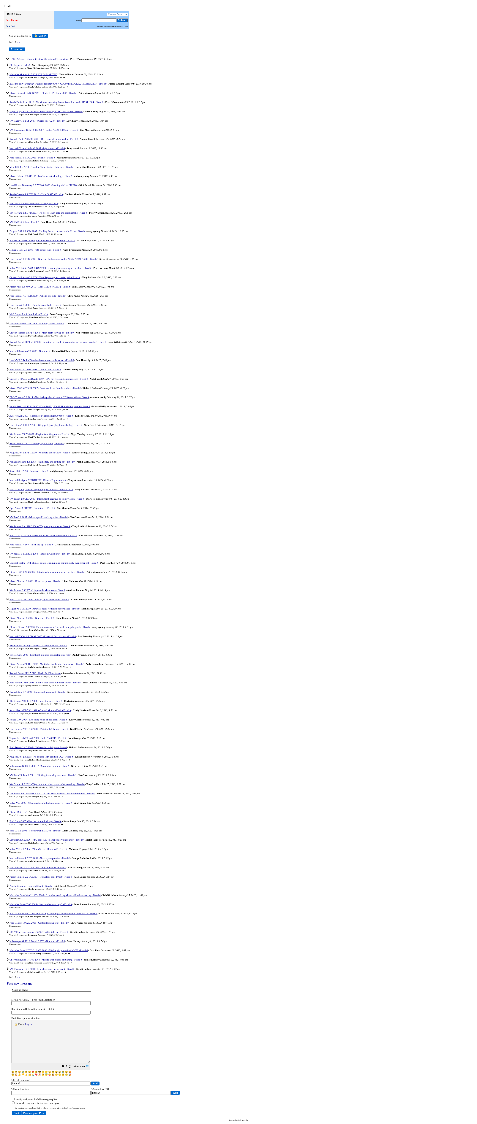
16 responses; (39, 630)
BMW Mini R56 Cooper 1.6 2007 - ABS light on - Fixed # (39, 932)
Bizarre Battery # (18, 812)
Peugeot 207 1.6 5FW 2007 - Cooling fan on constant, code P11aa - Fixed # (48, 231)
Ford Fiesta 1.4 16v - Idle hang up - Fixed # (31, 544)
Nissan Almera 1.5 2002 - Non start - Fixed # (32, 618)
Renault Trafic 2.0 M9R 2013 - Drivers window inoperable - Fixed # (44, 139)
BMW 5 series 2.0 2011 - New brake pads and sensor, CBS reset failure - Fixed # (49, 397)
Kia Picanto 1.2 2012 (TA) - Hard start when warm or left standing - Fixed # (47, 784)
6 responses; (41, 336)
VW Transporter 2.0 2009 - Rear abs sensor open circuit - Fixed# (42, 969)
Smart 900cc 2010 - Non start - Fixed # (29, 471)
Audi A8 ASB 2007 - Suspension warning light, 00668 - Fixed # (41, 415)
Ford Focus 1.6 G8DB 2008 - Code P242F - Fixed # (35, 369)
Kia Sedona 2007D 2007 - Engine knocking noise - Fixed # (39, 434)
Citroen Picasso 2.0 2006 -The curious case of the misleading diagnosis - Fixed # (50, 627)
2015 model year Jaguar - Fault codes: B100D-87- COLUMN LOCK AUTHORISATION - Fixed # (58, 83)
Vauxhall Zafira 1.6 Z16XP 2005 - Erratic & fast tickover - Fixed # (43, 636)
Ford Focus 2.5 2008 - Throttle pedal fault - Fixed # (35, 305)
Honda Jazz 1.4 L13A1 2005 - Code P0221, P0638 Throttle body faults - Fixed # (50, 406)
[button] (62, 1067)
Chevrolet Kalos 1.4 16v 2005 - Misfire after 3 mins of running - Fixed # (46, 959)
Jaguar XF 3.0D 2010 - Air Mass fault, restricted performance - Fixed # (45, 608)
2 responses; (41, 114)
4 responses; (41, 87)
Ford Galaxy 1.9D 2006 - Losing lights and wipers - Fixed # (39, 599)
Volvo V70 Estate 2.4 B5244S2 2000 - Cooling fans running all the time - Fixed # (50, 268)
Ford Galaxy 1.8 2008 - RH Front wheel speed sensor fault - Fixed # (43, 535)
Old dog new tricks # (20, 65)
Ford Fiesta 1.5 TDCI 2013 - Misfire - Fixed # (32, 157)
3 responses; (39, 77)
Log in (42, 35)
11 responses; (42, 713)
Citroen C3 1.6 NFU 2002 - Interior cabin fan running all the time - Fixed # (47, 572)
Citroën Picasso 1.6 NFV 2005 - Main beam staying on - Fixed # (42, 332)
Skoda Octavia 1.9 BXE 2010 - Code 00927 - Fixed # (36, 194)
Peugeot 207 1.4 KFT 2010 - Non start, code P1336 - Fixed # (40, 452)
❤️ (36, 1074)
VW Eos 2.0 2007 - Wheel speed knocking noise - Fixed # (39, 517)
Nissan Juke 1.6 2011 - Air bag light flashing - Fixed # (37, 443)
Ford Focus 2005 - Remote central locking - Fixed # (35, 821)
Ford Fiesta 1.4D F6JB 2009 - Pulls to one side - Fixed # (38, 295)
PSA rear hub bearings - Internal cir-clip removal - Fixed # (38, 645)
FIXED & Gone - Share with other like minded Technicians (39, 59)
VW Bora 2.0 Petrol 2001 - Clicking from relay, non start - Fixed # (43, 775)
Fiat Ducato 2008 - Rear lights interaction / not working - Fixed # (42, 240)
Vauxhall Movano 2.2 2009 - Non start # (30, 351)
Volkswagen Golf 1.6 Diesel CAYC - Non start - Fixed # (37, 941)
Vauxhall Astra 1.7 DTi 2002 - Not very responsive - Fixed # (40, 858)
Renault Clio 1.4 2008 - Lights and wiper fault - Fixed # (38, 691)
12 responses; (42, 760)
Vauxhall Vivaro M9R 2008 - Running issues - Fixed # (37, 323)
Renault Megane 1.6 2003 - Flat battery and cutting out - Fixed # (42, 461)
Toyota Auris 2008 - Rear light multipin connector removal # (40, 654)
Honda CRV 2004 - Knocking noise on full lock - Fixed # (38, 719)
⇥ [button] (68, 68)
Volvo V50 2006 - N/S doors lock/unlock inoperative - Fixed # (41, 802)
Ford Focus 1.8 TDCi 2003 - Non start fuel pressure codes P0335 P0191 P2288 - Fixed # (54, 259)
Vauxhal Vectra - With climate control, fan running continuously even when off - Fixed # (54, 562)
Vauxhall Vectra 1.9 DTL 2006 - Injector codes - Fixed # (38, 867)
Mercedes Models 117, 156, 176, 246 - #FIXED (33, 74)
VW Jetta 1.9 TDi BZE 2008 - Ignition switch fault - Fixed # (40, 553)
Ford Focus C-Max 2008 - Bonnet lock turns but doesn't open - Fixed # (45, 682)
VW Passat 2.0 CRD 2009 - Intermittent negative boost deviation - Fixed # (47, 498)
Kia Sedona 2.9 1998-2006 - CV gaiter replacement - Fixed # (40, 526)
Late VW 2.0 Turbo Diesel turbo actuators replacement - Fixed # (42, 360)
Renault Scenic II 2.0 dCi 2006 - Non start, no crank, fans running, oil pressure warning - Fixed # (58, 342)
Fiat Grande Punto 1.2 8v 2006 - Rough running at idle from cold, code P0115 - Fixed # (53, 913)
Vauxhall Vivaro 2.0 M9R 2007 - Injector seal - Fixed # (37, 148)
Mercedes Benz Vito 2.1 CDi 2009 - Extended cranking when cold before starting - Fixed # (55, 895)
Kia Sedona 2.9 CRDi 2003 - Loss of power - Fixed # (36, 701)
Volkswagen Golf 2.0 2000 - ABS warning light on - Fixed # (39, 766)
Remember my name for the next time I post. (37, 1103)
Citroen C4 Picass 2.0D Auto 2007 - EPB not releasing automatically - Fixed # (49, 378)
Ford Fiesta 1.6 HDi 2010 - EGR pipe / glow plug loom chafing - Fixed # (46, 425)
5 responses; (40, 676)
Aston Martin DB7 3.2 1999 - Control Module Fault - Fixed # (40, 710)
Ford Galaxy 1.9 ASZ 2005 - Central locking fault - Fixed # (39, 922)
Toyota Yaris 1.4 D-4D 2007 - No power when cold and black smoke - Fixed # (48, 212)
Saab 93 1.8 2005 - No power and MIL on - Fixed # (35, 830)
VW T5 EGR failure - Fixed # (24, 222)
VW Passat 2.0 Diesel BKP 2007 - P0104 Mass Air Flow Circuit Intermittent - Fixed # (52, 793)
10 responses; (43, 963)
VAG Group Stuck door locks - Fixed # (29, 314)
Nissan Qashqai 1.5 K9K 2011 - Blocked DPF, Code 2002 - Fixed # (43, 93)
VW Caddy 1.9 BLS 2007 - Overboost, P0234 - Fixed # (37, 120)
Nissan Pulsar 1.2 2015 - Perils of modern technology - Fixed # (41, 176)
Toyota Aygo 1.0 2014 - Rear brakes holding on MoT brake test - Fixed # (46, 111)
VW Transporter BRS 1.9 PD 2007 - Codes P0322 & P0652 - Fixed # (44, 129)
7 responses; (40, 363)
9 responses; (41, 502)
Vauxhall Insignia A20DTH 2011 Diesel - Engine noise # (38, 480)
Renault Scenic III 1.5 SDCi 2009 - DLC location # (35, 673)
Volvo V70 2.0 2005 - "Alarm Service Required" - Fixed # (38, 849)
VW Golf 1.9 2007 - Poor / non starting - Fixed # (34, 203)
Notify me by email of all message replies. (36, 1099)
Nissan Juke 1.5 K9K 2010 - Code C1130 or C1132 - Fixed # (40, 286)
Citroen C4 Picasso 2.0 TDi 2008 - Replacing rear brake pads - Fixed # (45, 277)
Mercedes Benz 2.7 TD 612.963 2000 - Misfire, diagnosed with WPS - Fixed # (49, 950)
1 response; (41, 68)
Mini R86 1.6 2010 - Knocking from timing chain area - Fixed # (42, 167)
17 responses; (41, 317)
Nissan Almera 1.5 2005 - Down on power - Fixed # (35, 581)
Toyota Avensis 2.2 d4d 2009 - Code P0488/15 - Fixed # (38, 738)
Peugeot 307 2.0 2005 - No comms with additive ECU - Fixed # (41, 756)
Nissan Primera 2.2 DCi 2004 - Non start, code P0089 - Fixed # (41, 876)
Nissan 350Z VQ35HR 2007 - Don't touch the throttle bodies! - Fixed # (45, 388)
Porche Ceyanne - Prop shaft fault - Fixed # (31, 886)
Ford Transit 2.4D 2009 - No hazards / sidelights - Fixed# (38, 747)
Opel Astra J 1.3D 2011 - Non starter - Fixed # (32, 508)
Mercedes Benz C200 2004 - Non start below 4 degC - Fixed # (41, 904)
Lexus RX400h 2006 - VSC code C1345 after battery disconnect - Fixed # (47, 839)
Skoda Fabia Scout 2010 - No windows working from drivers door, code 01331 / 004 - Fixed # (56, 102)
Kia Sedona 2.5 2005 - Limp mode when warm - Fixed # (37, 590)
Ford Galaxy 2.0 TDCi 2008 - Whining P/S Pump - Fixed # (39, 729)
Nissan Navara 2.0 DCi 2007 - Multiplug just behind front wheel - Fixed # (47, 664)
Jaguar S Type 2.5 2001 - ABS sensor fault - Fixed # (35, 249)
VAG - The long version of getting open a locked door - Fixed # (41, 489)
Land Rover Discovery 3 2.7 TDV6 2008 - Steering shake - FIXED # (44, 185)
